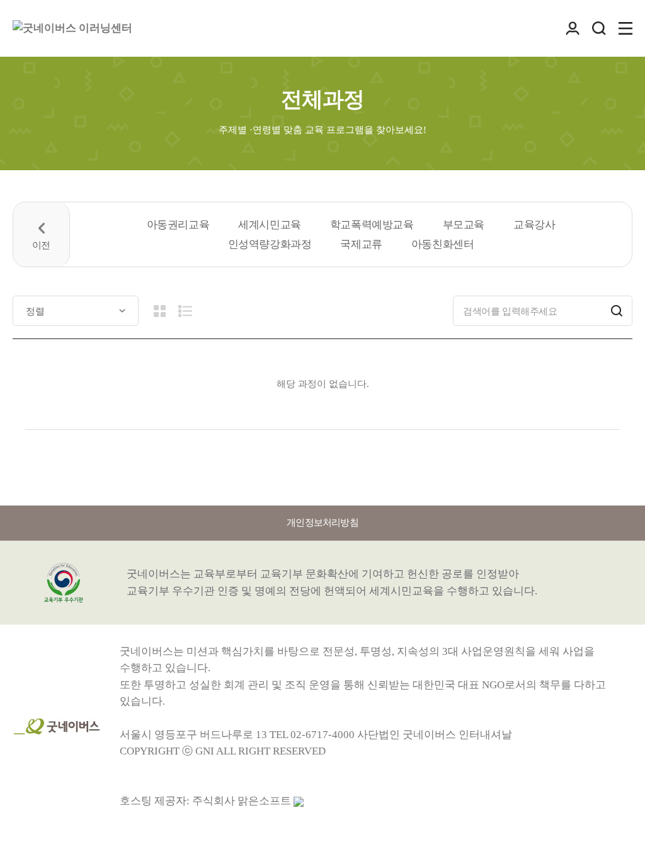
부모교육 (463, 225)
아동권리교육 (178, 225)
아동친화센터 (442, 244)
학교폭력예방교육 (372, 225)
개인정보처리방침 (322, 522)
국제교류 (361, 244)
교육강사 (534, 225)
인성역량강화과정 (270, 244)
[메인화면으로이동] (72, 28)
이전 (41, 234)
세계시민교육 (269, 225)
